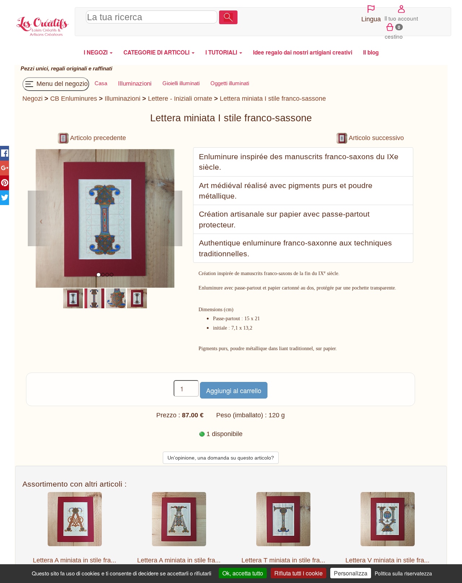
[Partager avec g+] (4, 168)
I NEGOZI (96, 52)
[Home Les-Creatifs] (42, 25)
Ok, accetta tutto (242, 573)
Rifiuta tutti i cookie (298, 573)
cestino (394, 32)
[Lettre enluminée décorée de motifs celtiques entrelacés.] (94, 297)
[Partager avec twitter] (4, 197)
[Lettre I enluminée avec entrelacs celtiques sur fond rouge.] (73, 297)
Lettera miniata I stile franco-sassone (273, 98)
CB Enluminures (73, 98)
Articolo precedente (97, 138)
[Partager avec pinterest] (4, 182)
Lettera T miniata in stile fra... (283, 560)
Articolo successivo (375, 138)
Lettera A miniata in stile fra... (74, 560)
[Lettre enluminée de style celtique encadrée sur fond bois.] (137, 297)
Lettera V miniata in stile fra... (387, 560)
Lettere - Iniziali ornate (180, 98)
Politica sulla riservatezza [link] (403, 573)
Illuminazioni (122, 98)
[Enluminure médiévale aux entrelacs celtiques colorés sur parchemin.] (115, 297)
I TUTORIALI (222, 52)
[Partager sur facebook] (4, 153)
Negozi (32, 98)
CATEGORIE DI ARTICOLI (157, 52)
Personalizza (350, 573)
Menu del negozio (61, 83)
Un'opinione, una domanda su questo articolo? (220, 458)
